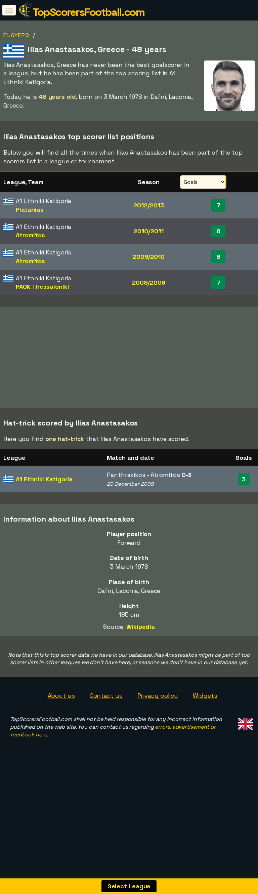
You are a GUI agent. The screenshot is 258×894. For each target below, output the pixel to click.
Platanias (29, 209)
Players (16, 35)
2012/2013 (148, 205)
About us (61, 695)
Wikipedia (140, 627)
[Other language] (244, 722)
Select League (129, 886)
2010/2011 (148, 231)
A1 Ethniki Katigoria (44, 479)
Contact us (106, 695)
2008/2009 (148, 282)
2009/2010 (149, 256)
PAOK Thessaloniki (42, 286)
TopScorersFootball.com (88, 12)
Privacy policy (157, 695)
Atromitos (30, 235)
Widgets (205, 695)
